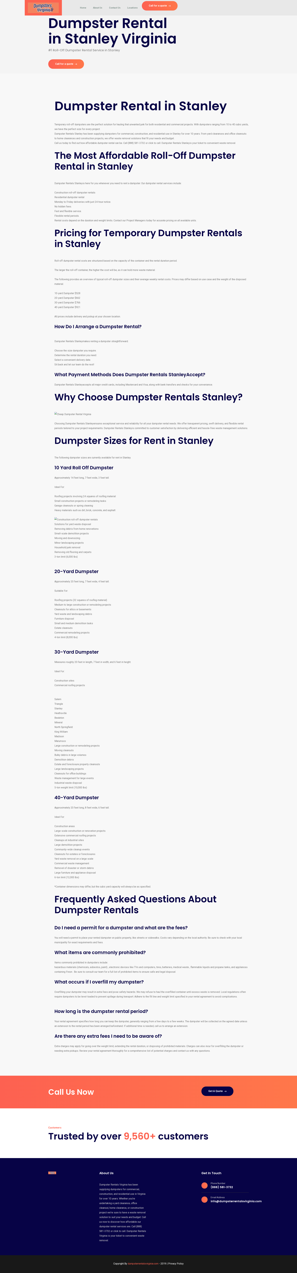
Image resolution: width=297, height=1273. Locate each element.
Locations (132, 8)
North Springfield (63, 727)
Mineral (58, 722)
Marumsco (60, 741)
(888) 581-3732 (222, 1187)
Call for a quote (158, 5)
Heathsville (60, 713)
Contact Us (115, 8)
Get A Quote (215, 1091)
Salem (57, 699)
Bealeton (59, 717)
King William (61, 731)
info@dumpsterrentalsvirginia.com (236, 1201)
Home (83, 8)
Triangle (58, 703)
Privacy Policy (176, 1263)
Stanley (58, 708)
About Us (97, 8)
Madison (59, 736)
